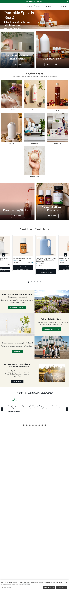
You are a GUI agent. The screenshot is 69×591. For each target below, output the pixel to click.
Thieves (34, 110)
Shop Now (17, 64)
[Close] (66, 582)
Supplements (34, 143)
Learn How (17, 216)
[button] (61, 7)
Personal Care (34, 176)
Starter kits (57, 143)
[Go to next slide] (65, 254)
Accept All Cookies (49, 587)
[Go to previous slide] (3, 254)
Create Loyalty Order (23, 269)
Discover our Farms (17, 307)
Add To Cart (23, 266)
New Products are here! (34, 1)
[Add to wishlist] (31, 237)
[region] (34, 585)
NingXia (57, 110)
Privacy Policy (26, 584)
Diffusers (11, 143)
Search (48, 6)
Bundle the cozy (52, 64)
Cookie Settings (6, 587)
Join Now (17, 351)
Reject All (61, 587)
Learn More (52, 216)
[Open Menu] (4, 7)
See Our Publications (51, 329)
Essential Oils (11, 110)
